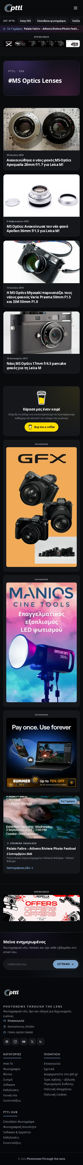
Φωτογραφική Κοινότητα (19, 1127)
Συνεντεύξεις (12, 1100)
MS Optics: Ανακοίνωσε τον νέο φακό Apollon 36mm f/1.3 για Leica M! (37, 228)
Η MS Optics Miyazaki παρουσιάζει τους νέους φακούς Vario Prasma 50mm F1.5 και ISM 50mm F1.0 (39, 297)
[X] (32, 1041)
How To (8, 1063)
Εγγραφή (63, 964)
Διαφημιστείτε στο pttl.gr (61, 1074)
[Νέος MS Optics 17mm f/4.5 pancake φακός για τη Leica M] (41, 333)
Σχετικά (49, 1069)
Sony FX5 (25, 21)
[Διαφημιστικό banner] (41, 44)
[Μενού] (75, 8)
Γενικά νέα (10, 1095)
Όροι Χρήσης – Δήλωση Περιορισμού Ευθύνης (59, 1082)
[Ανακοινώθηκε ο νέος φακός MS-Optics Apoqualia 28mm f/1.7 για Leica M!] (41, 129)
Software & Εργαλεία (17, 1132)
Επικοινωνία (16, 1021)
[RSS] (40, 1041)
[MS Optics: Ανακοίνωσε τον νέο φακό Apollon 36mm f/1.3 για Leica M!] (41, 195)
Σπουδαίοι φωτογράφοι (51, 21)
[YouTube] (23, 1041)
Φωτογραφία (11, 1069)
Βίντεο (7, 1074)
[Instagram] (15, 1041)
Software (9, 1085)
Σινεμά (7, 1079)
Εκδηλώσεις (11, 1090)
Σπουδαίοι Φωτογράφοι (18, 1121)
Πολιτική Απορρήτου (58, 1089)
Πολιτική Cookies (55, 1094)
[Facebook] (6, 1041)
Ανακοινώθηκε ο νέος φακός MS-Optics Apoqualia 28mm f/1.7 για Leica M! (39, 162)
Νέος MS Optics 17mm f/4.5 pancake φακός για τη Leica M (36, 365)
